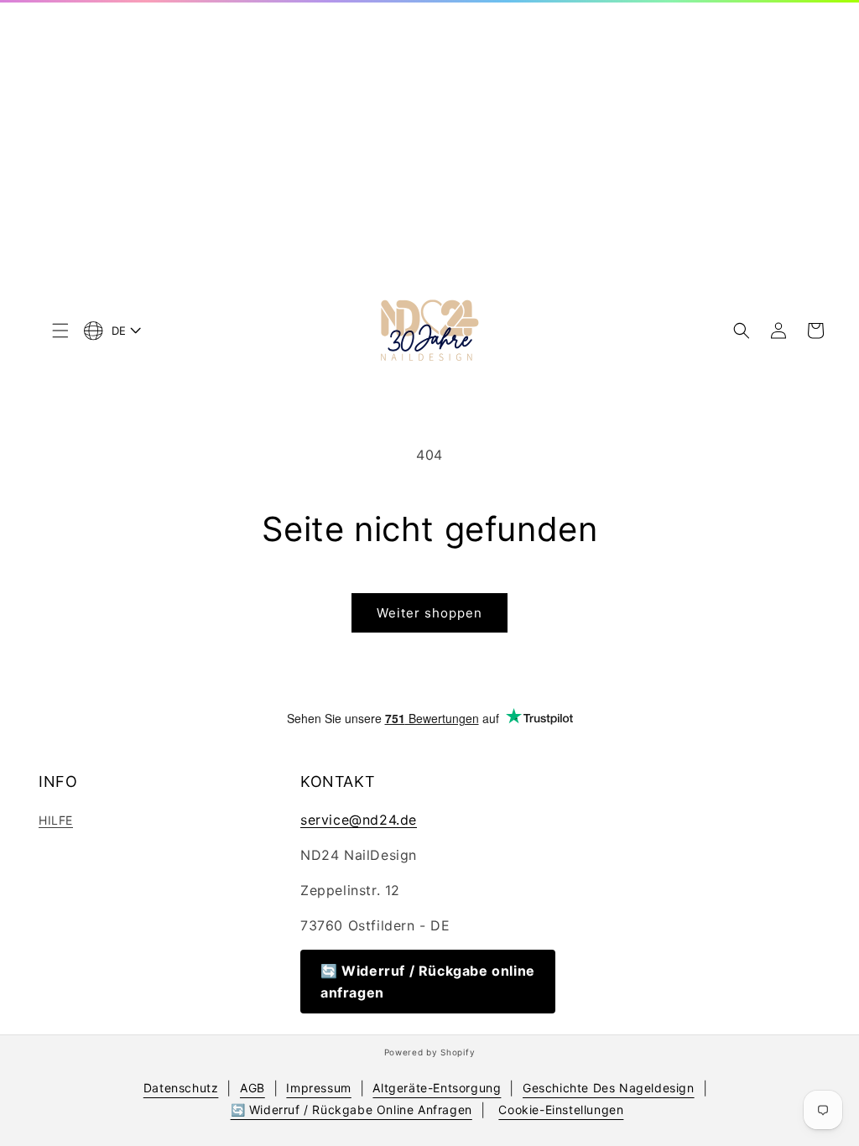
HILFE (56, 820)
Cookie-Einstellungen (560, 1109)
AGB (252, 1088)
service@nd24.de (358, 819)
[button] (60, 330)
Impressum (318, 1088)
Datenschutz (181, 1088)
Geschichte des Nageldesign (609, 1088)
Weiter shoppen (429, 613)
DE (119, 330)
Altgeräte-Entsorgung (436, 1088)
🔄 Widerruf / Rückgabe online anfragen (427, 981)
